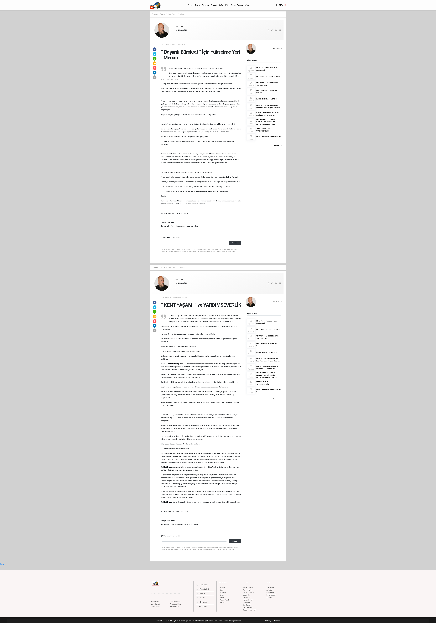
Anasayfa (155, 14)
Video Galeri (204, 589)
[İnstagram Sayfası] (160, 593)
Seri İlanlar (247, 605)
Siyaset (214, 5)
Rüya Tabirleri (271, 595)
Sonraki (2, 564)
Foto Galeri (203, 585)
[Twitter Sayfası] (155, 593)
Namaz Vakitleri (248, 592)
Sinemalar (246, 602)
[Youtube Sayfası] (164, 593)
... (175, 34)
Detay (269, 621)
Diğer (246, 5)
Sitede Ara (270, 587)
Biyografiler (270, 592)
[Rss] (171, 593)
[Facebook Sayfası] (152, 593)
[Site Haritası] (176, 593)
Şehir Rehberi (248, 607)
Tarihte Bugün (248, 600)
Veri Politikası (155, 606)
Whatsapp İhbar (175, 604)
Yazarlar (163, 14)
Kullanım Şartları (175, 601)
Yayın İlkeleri (155, 604)
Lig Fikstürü (247, 597)
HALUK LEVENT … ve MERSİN (266, 99)
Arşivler (202, 598)
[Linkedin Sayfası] (168, 593)
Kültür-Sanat (230, 5)
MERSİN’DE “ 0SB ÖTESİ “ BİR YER (268, 76)
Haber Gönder (174, 606)
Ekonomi (205, 5)
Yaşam (240, 5)
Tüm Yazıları (277, 49)
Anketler (269, 590)
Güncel (190, 5)
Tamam (277, 621)
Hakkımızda (155, 601)
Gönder (234, 243)
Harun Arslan (172, 14)
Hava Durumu (248, 587)
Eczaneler (246, 595)
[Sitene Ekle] (180, 593)
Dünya (197, 5)
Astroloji (269, 597)
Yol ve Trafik (247, 590)
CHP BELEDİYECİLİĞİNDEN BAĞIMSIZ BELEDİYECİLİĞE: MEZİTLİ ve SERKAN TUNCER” (266, 122)
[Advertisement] (140, 45)
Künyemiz (203, 602)
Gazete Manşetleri (249, 610)
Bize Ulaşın (203, 606)
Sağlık (221, 5)
